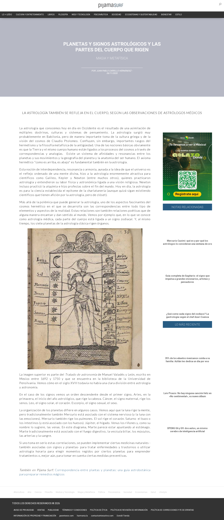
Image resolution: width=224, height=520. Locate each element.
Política (101, 492)
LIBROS (51, 14)
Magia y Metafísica (112, 58)
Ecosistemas (141, 492)
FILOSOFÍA (63, 14)
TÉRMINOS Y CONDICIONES (74, 510)
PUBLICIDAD (53, 510)
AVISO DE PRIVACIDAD (24, 510)
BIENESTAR (166, 14)
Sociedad (127, 492)
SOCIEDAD (116, 14)
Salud (153, 492)
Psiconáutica (114, 492)
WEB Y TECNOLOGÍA (81, 14)
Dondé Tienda (123, 516)
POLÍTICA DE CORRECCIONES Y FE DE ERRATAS (172, 510)
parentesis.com (66, 516)
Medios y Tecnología (65, 492)
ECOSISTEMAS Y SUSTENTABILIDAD (141, 14)
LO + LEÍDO (7, 14)
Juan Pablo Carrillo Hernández (113, 71)
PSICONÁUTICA (101, 14)
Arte (29, 492)
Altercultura (19, 492)
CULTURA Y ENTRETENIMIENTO (30, 14)
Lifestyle (163, 492)
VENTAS (41, 510)
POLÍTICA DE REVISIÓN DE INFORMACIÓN (129, 510)
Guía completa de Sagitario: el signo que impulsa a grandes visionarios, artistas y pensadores (187, 278)
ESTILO (178, 14)
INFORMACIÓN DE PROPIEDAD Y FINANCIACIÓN (35, 516)
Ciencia (38, 492)
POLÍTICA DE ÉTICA (98, 510)
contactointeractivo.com (102, 516)
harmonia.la (82, 516)
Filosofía (48, 492)
